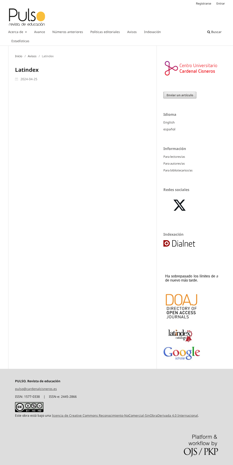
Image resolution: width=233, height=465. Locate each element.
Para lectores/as (174, 157)
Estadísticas (20, 41)
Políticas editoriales (105, 32)
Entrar (220, 3)
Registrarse (203, 3)
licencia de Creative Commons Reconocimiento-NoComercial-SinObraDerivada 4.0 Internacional (125, 415)
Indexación (152, 32)
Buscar (216, 32)
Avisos (132, 32)
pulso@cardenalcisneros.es (36, 389)
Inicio (18, 56)
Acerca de (16, 32)
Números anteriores (67, 32)
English (169, 122)
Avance (39, 32)
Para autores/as (174, 163)
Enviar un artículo (180, 95)
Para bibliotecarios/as (177, 170)
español (169, 129)
